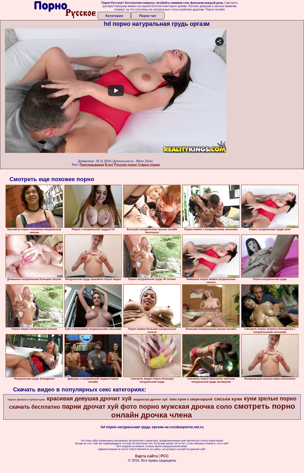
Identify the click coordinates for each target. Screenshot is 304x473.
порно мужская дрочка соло (185, 406)
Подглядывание (92, 164)
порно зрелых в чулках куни (26, 399)
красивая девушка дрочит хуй (89, 398)
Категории (114, 16)
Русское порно (125, 164)
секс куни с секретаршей (190, 399)
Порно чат (147, 16)
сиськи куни (228, 398)
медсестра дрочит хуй (150, 399)
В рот (109, 164)
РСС (165, 456)
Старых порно (149, 164)
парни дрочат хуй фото (99, 406)
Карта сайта (146, 456)
